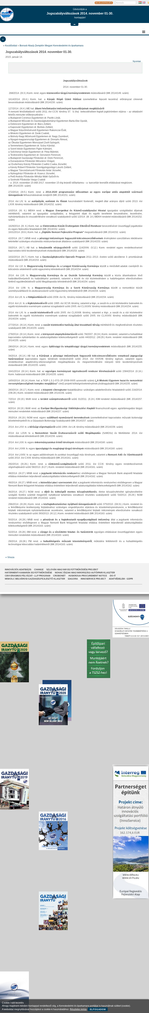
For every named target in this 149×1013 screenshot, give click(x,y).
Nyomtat (137, 61)
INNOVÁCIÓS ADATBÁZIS (18, 569)
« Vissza (9, 557)
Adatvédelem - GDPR (121, 579)
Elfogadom (98, 1009)
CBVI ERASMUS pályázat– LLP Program (27, 575)
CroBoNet (59, 575)
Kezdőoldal (11, 45)
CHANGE (38, 569)
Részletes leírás (78, 1009)
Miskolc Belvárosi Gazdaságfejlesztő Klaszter (35, 579)
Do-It (113, 575)
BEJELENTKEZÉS (103, 3)
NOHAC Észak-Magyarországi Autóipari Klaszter (85, 572)
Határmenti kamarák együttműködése (28, 572)
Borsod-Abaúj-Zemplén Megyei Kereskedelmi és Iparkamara (51, 45)
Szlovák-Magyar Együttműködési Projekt (72, 569)
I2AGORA (73, 579)
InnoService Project (93, 579)
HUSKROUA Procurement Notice (87, 575)
